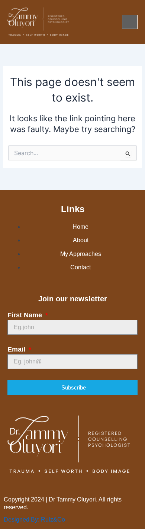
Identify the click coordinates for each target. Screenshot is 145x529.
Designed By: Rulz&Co (34, 519)
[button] (130, 22)
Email (17, 349)
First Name (25, 315)
